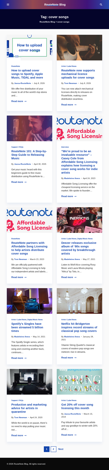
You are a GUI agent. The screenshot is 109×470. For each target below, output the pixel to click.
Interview (65, 147)
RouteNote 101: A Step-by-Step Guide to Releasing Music (29, 155)
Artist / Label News (68, 66)
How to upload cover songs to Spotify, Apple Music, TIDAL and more (27, 74)
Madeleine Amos (72, 178)
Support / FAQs (17, 147)
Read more (17, 101)
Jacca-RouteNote (22, 83)
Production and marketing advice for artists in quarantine (29, 408)
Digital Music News (85, 239)
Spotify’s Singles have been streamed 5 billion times (27, 327)
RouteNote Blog (55, 4)
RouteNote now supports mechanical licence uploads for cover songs (78, 74)
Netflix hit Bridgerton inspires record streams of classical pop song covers (79, 327)
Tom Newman (70, 83)
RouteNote (15, 66)
